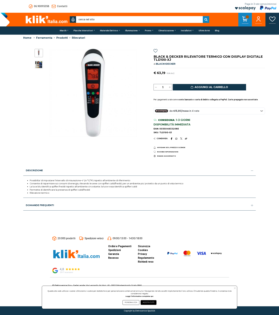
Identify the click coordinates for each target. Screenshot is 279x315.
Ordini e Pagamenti (119, 246)
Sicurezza (144, 246)
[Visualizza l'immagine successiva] (51, 93)
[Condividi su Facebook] (171, 139)
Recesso (113, 257)
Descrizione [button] (34, 170)
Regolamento (146, 257)
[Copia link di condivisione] (186, 139)
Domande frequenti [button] (40, 205)
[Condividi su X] (181, 139)
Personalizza (131, 302)
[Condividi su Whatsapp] (176, 139)
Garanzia (113, 254)
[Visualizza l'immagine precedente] (135, 93)
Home (27, 37)
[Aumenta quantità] (170, 87)
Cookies (143, 250)
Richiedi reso (146, 261)
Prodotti (62, 37)
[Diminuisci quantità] (156, 87)
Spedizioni (114, 250)
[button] (73, 19)
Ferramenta (44, 37)
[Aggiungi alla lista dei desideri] (155, 51)
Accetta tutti (148, 302)
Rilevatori (78, 37)
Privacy (142, 254)
